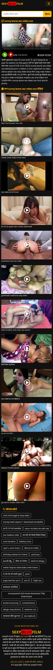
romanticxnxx (28, 603)
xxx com (24, 636)
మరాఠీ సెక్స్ (7, 561)
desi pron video (31, 548)
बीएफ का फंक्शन (21, 561)
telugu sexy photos (12, 609)
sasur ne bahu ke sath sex (37, 528)
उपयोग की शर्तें (30, 661)
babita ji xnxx (25, 541)
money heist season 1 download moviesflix (23, 522)
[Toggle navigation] (49, 4)
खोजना (47, 14)
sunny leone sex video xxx (26, 625)
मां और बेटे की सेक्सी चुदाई (12, 574)
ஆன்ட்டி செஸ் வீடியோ (12, 548)
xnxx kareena (9, 541)
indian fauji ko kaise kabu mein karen (20, 567)
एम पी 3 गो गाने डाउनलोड (12, 528)
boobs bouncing (10, 603)
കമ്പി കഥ (35, 554)
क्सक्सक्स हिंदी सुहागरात (11, 616)
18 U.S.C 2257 (16, 661)
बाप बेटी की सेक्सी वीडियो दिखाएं (34, 535)
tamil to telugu (37, 561)
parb (27, 574)
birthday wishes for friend (15, 554)
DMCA (40, 661)
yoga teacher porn (11, 580)
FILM (12, 3)
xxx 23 (27, 580)
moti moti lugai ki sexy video (16, 515)
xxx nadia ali (29, 616)
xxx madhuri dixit (11, 535)
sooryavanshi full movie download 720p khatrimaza (26, 595)
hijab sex (37, 580)
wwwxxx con (30, 609)
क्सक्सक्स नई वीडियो (10, 587)
